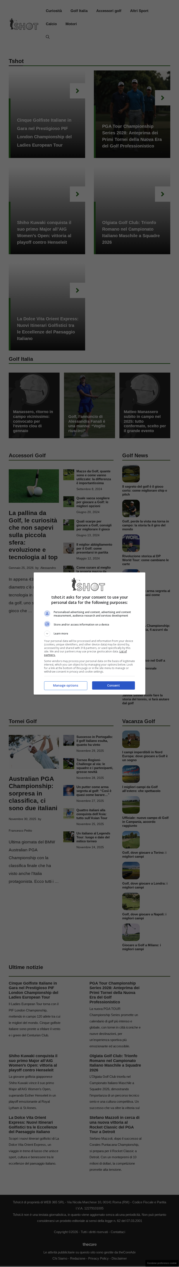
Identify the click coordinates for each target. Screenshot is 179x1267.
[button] (89, 634)
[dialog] (89, 633)
